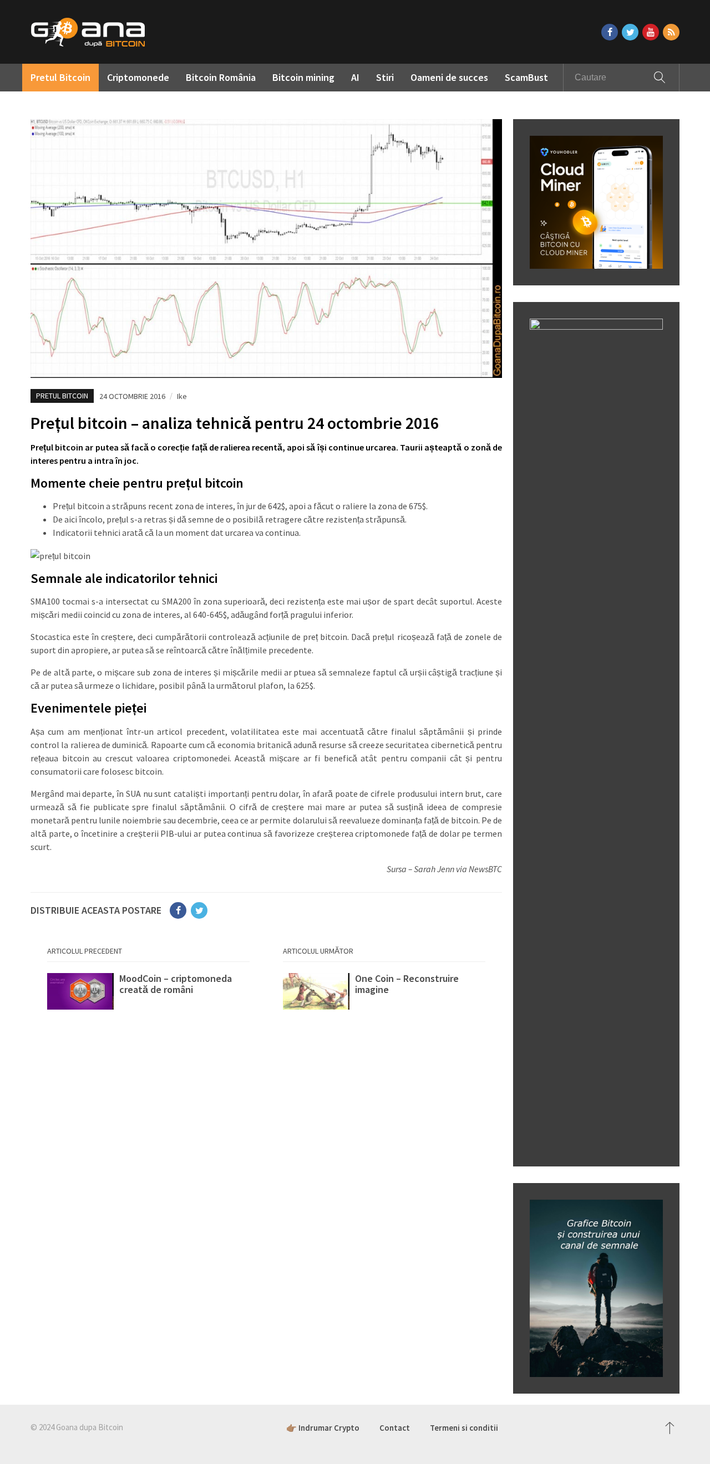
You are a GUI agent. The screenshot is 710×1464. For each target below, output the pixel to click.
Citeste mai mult (148, 995)
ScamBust (526, 77)
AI (355, 77)
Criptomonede (138, 77)
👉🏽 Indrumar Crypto (322, 1427)
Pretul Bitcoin (60, 77)
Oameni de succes (449, 77)
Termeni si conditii (464, 1427)
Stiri (385, 77)
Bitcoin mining (303, 77)
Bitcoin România (221, 77)
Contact (394, 1427)
